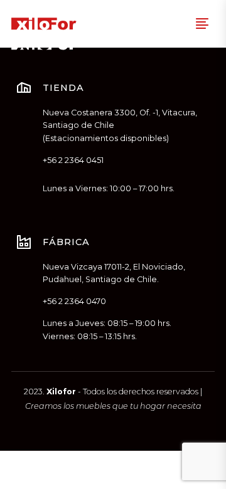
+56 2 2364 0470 (74, 301)
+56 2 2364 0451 (73, 160)
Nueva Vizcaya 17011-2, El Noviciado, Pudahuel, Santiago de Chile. (114, 273)
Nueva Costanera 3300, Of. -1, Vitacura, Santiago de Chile (120, 119)
